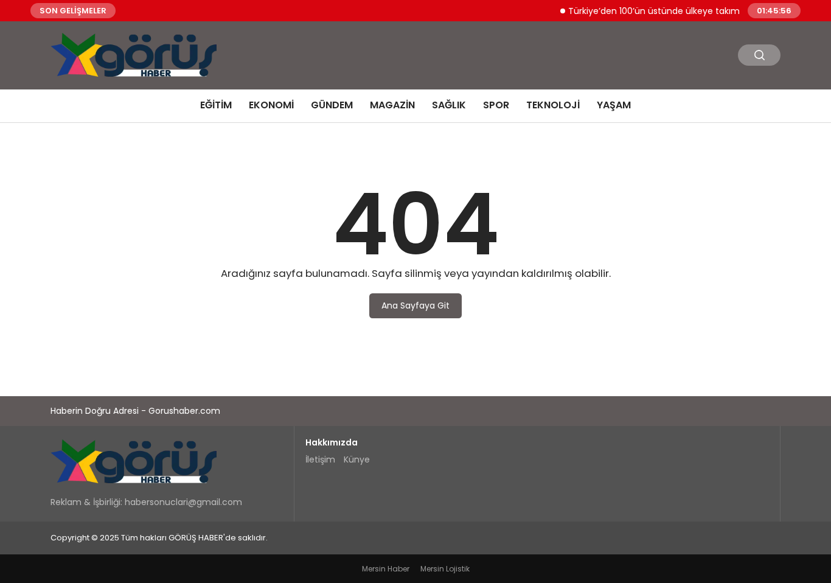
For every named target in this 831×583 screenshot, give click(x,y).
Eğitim (216, 105)
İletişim (320, 459)
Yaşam (614, 105)
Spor (496, 105)
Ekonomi (271, 105)
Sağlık (449, 105)
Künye (357, 459)
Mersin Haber (385, 569)
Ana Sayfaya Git (415, 305)
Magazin (392, 105)
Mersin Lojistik (445, 569)
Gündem (332, 105)
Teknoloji (553, 105)
